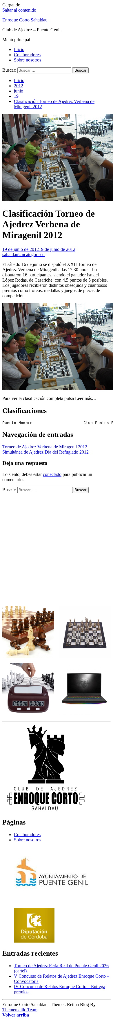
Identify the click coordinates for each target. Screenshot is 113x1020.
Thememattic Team (19, 1009)
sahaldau (10, 254)
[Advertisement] (56, 549)
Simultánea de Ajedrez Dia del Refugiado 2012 (45, 452)
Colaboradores (27, 54)
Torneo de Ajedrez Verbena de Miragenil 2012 (44, 446)
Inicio (19, 49)
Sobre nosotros (27, 59)
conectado (52, 474)
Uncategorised (31, 254)
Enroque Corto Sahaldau (25, 19)
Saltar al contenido (19, 10)
